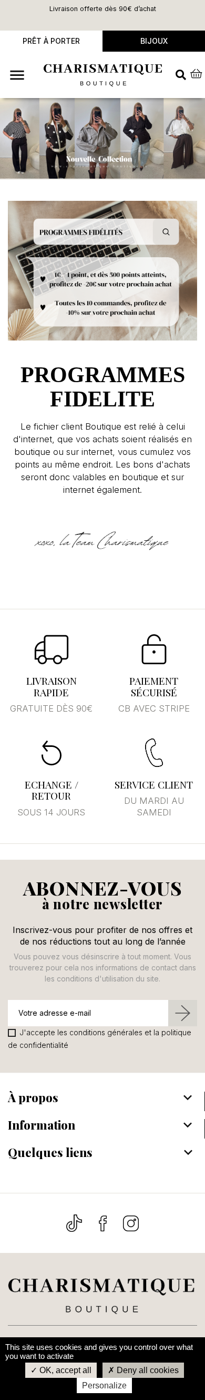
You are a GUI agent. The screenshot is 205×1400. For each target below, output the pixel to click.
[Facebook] (103, 1222)
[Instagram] (131, 1222)
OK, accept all (64, 1370)
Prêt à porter (51, 40)
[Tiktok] (75, 1222)
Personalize (104, 1385)
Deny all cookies (147, 1370)
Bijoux (154, 40)
